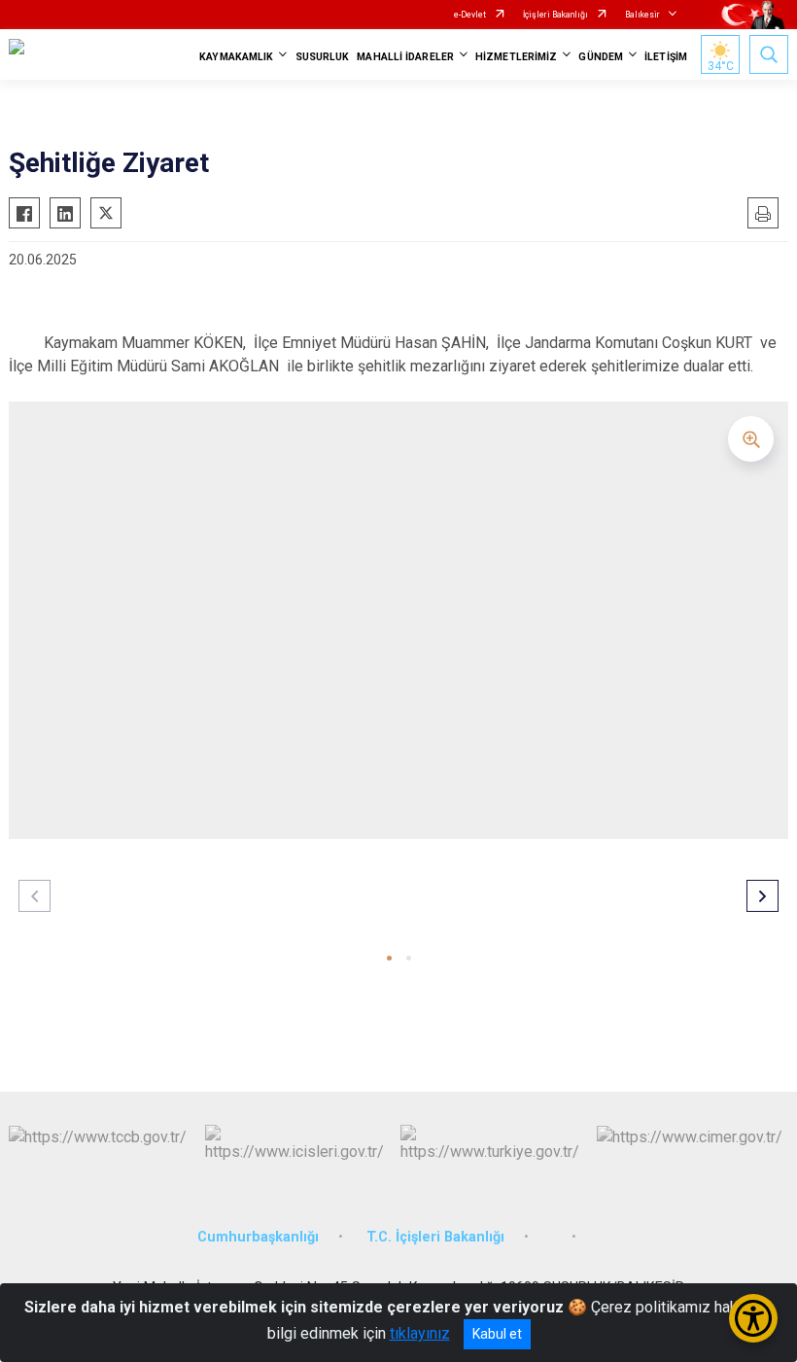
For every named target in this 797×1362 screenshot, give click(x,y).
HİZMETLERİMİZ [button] (516, 57)
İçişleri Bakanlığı (555, 14)
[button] (389, 958)
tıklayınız (420, 1333)
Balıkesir (642, 14)
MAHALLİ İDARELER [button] (405, 57)
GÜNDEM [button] (600, 57)
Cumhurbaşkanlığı (258, 1237)
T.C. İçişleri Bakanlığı (435, 1237)
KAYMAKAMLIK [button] (236, 57)
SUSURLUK (322, 57)
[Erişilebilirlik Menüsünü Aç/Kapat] (753, 1318)
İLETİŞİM (665, 57)
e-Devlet (470, 14)
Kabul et (497, 1334)
